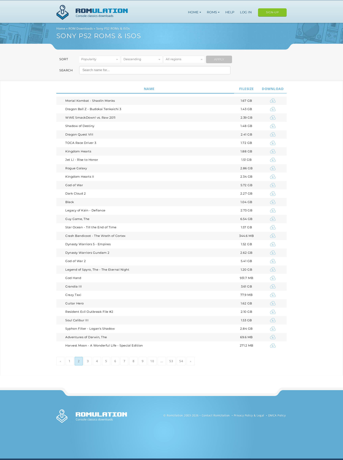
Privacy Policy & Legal (249, 415)
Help (229, 12)
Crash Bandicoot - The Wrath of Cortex (95, 236)
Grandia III (73, 286)
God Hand (73, 278)
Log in (246, 12)
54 (181, 361)
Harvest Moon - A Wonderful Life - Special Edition (104, 345)
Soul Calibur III (77, 320)
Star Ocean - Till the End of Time (91, 227)
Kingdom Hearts (78, 151)
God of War (74, 185)
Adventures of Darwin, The (86, 337)
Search (66, 70)
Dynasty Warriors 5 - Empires (88, 244)
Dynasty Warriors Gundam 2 (87, 253)
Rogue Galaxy (76, 168)
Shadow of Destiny (79, 126)
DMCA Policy (277, 415)
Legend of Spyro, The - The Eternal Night (97, 269)
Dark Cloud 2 (75, 193)
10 (152, 361)
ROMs (212, 12)
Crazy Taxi (73, 295)
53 (171, 361)
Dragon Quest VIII (79, 134)
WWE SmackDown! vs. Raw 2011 (90, 117)
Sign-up (272, 12)
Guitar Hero (74, 303)
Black (69, 202)
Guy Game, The (77, 219)
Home (194, 12)
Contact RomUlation (216, 415)
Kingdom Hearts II (79, 176)
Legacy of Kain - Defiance (85, 210)
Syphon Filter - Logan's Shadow (90, 328)
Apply (219, 59)
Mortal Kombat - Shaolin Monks (90, 101)
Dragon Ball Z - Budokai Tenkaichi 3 (93, 109)
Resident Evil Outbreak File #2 (89, 312)
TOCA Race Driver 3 (80, 143)
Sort (63, 59)
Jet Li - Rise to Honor (81, 160)
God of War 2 (75, 261)
